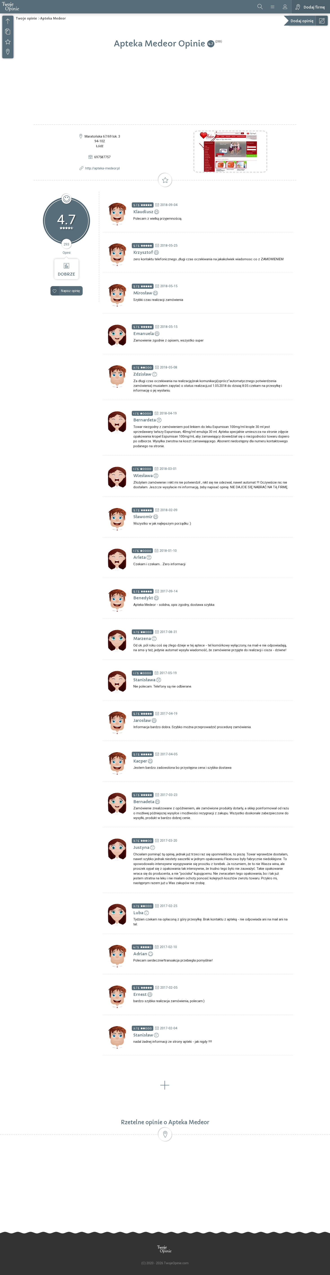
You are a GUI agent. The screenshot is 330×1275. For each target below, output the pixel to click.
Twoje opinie (26, 18)
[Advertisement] (165, 90)
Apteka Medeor (53, 18)
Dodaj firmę (314, 7)
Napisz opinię (70, 291)
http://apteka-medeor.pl (102, 168)
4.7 (210, 43)
